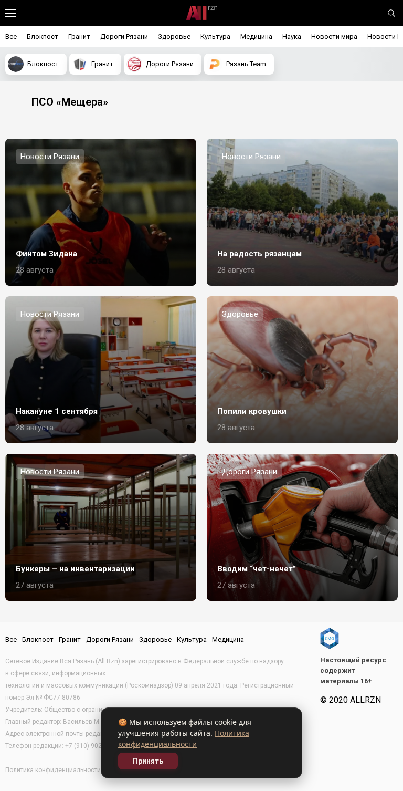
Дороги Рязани (124, 36)
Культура (215, 36)
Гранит (79, 36)
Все (11, 36)
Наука (291, 36)
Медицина (256, 36)
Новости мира (334, 36)
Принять (148, 761)
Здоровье (174, 36)
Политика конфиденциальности (53, 770)
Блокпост (42, 36)
